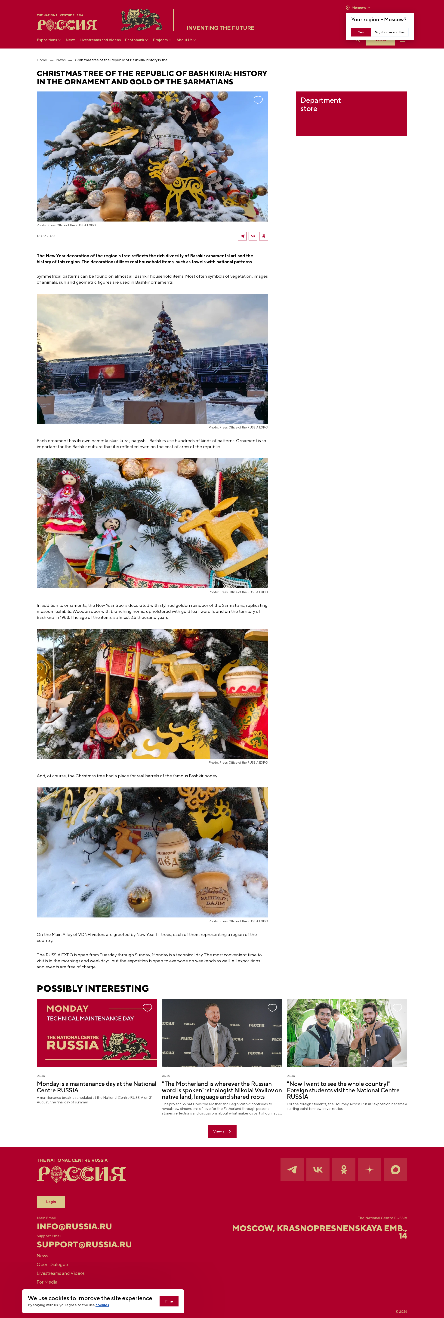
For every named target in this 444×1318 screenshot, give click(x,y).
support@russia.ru (84, 1244)
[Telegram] (242, 236)
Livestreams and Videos (100, 40)
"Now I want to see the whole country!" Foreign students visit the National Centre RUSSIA (343, 1090)
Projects (160, 40)
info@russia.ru (74, 1226)
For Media (47, 1282)
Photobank (134, 40)
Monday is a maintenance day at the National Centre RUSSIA (97, 1087)
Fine (169, 1301)
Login (51, 1202)
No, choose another (390, 32)
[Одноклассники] (263, 236)
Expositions (47, 40)
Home (42, 60)
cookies (102, 1305)
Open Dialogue (52, 1264)
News (70, 40)
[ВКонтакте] (253, 236)
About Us (184, 40)
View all (219, 1131)
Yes (361, 32)
